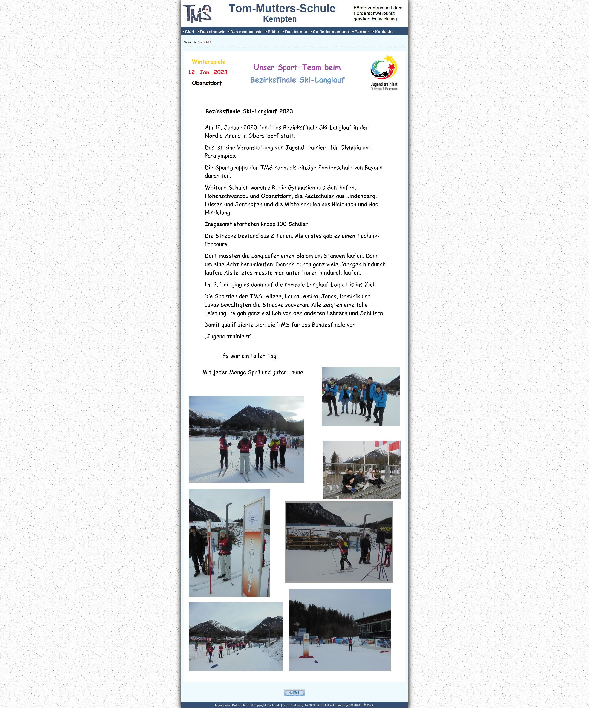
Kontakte (384, 31)
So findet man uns (331, 31)
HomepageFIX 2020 (347, 705)
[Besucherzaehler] (294, 694)
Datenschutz (240, 705)
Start (189, 31)
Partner (362, 31)
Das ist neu (296, 31)
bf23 (208, 42)
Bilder (273, 31)
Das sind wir (212, 31)
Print (369, 705)
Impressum (222, 705)
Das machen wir (246, 31)
